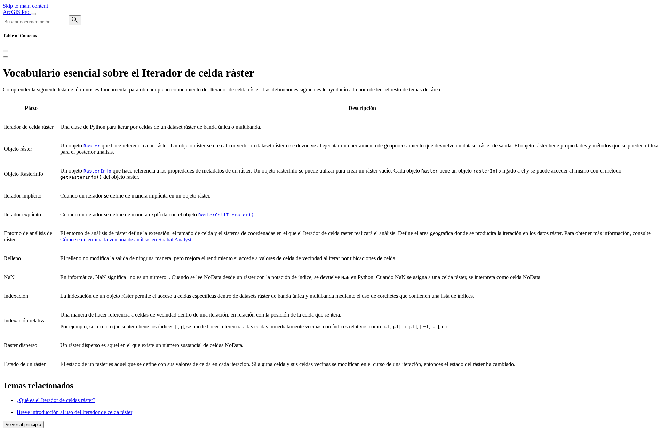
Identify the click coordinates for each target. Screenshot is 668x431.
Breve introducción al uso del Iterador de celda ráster (74, 412)
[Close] (5, 51)
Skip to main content (25, 6)
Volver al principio (23, 424)
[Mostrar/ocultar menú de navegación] (33, 14)
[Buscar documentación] (75, 20)
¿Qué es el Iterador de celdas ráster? (56, 400)
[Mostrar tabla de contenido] (5, 57)
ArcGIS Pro (17, 12)
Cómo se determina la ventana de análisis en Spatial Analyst (125, 239)
